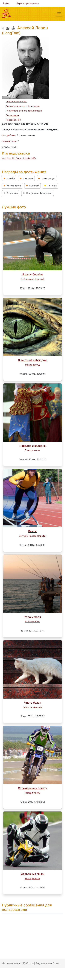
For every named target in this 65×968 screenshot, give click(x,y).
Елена (26, 158)
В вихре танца (32, 450)
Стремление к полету (32, 788)
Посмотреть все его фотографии (23, 106)
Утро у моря (32, 617)
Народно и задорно (32, 445)
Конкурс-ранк (9, 141)
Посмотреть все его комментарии (24, 110)
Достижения (12, 115)
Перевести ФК (13, 120)
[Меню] (59, 14)
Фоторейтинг (8, 135)
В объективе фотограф (32, 279)
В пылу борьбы (32, 274)
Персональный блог (16, 101)
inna (8, 158)
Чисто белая (32, 702)
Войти (6, 3)
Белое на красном (32, 707)
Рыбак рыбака (32, 621)
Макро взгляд (32, 364)
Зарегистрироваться (28, 3)
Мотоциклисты (32, 792)
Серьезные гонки (32, 873)
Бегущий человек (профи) (32, 536)
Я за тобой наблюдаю (32, 360)
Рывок (32, 531)
